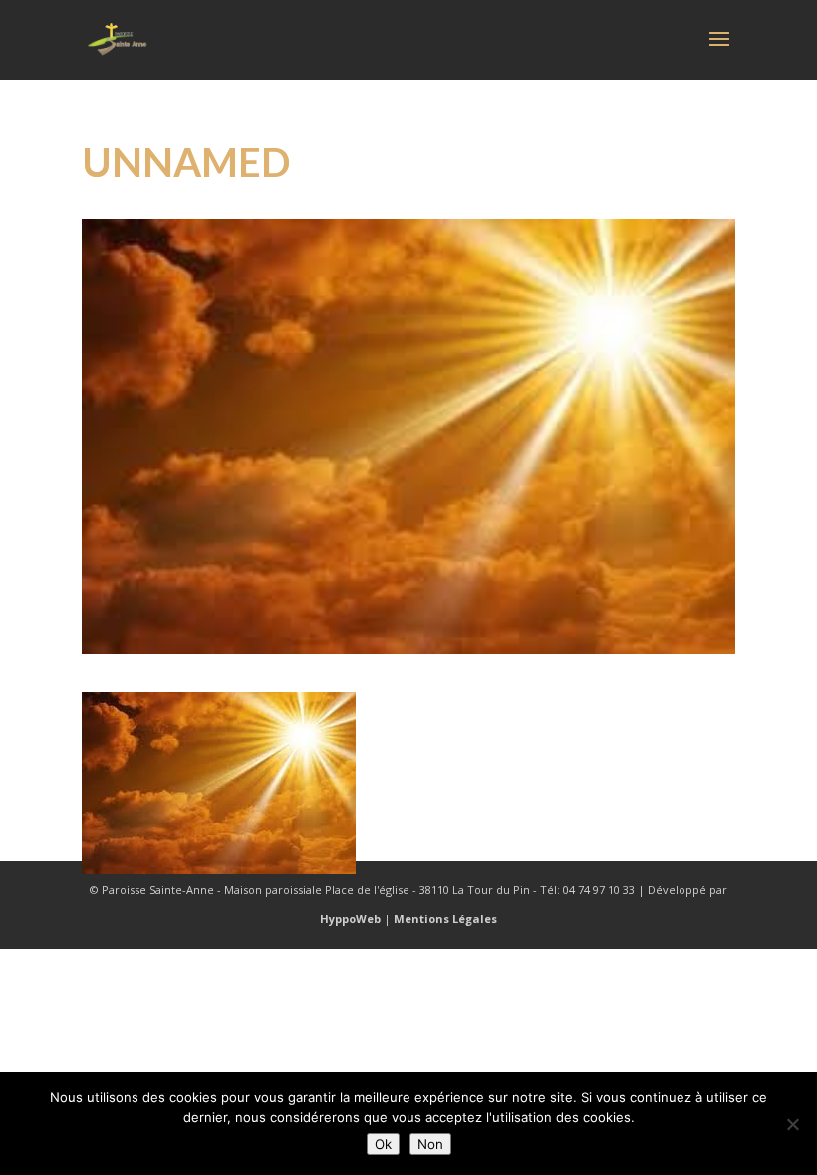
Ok (383, 1144)
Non (430, 1144)
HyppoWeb (350, 918)
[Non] (792, 1124)
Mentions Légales (445, 918)
